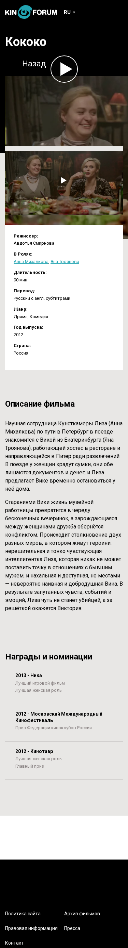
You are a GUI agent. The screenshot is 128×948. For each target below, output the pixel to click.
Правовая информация (31, 928)
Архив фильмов (82, 913)
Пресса (72, 928)
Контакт (14, 943)
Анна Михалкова (31, 261)
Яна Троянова (65, 261)
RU (67, 12)
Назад (34, 63)
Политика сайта (23, 913)
